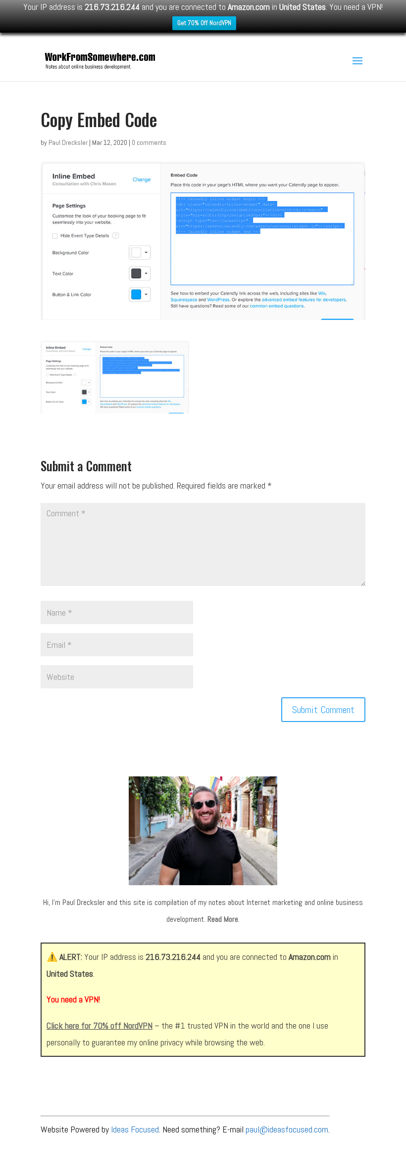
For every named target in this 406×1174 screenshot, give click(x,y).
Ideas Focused (135, 1129)
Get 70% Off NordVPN (204, 23)
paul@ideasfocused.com (287, 1129)
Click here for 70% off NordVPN (99, 1025)
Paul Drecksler (68, 142)
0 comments (149, 142)
